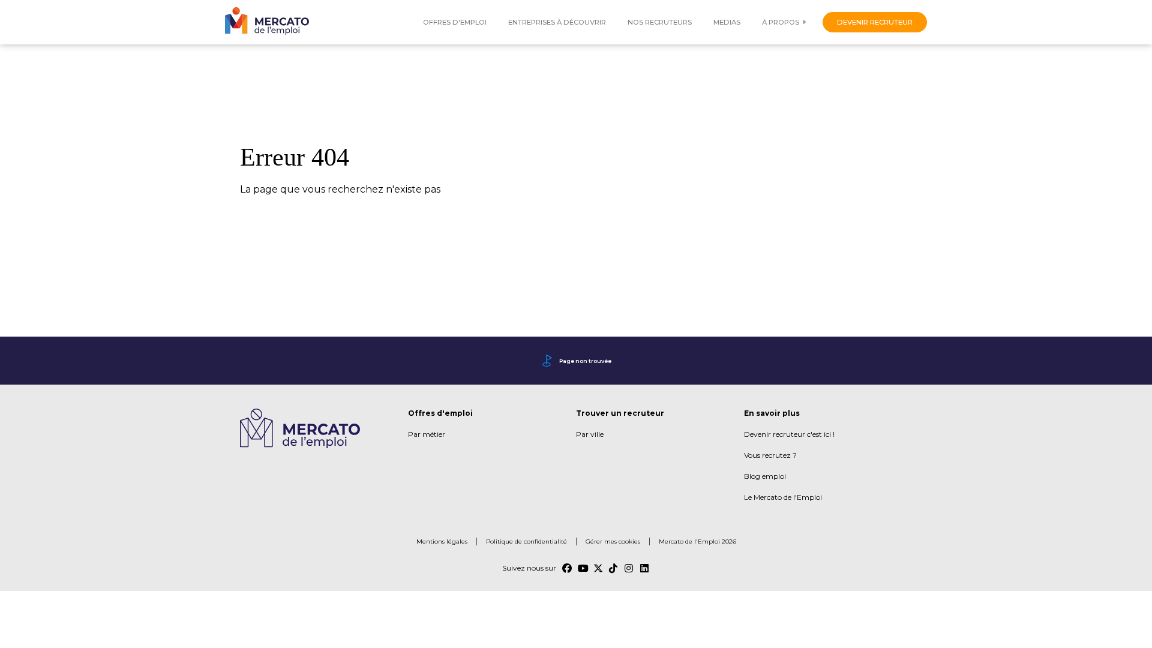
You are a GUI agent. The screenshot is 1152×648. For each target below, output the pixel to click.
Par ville (590, 434)
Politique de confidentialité (526, 541)
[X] (598, 568)
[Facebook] (567, 568)
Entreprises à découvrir (557, 22)
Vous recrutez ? (770, 455)
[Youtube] (582, 568)
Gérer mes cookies (613, 541)
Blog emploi (765, 476)
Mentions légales (441, 541)
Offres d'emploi (455, 22)
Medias (726, 22)
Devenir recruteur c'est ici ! (789, 434)
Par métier (426, 434)
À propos (780, 22)
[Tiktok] (614, 568)
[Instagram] (629, 568)
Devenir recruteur (875, 22)
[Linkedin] (645, 568)
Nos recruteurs (660, 22)
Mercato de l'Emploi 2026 (697, 541)
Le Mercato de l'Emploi (783, 497)
